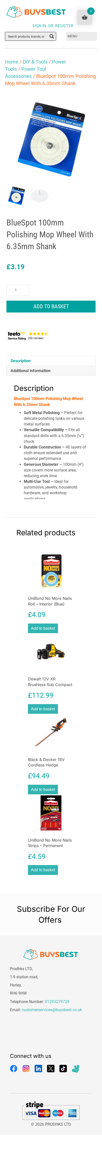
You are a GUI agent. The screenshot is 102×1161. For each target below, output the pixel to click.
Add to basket (51, 306)
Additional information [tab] (31, 370)
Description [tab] (21, 360)
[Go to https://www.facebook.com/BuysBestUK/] (13, 1068)
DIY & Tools (35, 62)
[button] (88, 100)
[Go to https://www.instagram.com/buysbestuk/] (26, 1068)
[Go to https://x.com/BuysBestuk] (50, 1068)
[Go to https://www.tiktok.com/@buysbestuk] (63, 1068)
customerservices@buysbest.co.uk (52, 1009)
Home (11, 62)
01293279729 (57, 1001)
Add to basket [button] (43, 628)
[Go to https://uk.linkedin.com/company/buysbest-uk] (38, 1068)
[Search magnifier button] (52, 36)
